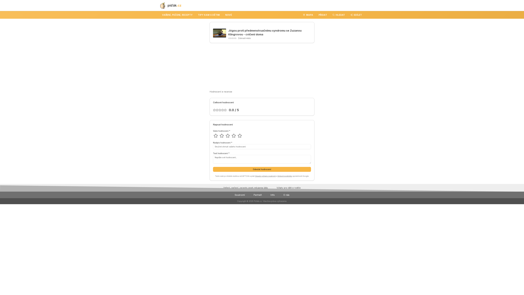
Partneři (258, 195)
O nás (286, 195)
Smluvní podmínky (285, 176)
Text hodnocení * (221, 153)
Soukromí (240, 195)
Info (272, 195)
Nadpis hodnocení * (222, 143)
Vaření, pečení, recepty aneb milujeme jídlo (245, 187)
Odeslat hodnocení (262, 169)
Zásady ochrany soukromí (265, 176)
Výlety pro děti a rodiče (289, 187)
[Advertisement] (262, 66)
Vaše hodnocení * (221, 131)
